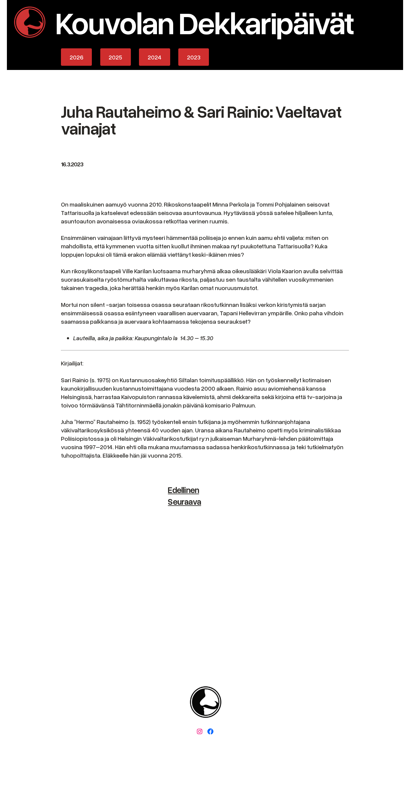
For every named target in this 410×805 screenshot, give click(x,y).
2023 (193, 57)
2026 (76, 57)
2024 (154, 57)
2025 (115, 57)
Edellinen (183, 490)
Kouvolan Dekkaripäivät (204, 22)
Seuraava (184, 501)
